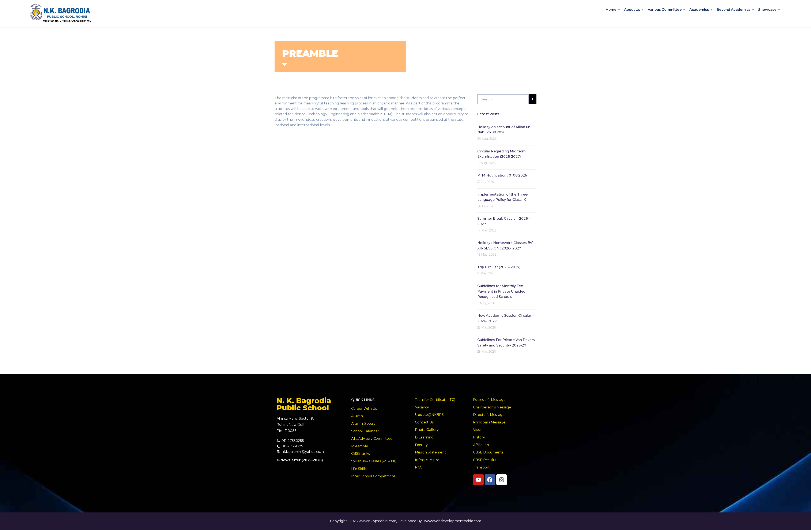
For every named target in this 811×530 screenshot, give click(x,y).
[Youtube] (478, 479)
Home (611, 10)
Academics (699, 10)
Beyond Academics (734, 10)
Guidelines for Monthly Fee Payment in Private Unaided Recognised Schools (501, 291)
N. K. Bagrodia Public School (304, 404)
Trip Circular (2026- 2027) (498, 267)
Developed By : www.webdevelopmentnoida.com (439, 521)
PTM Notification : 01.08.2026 (502, 175)
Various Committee (665, 10)
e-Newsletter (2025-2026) (300, 460)
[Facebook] (490, 479)
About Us (632, 10)
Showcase (767, 10)
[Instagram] (501, 479)
